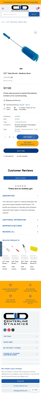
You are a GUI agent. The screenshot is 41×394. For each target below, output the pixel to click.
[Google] (8, 329)
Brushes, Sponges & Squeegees (6, 257)
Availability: (7, 116)
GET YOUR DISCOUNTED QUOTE (27, 143)
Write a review (7, 80)
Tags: (5, 129)
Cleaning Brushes (20, 126)
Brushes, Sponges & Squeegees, (25, 125)
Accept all (20, 381)
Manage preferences (20, 391)
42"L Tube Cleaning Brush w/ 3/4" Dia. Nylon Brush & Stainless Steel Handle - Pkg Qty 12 (24, 262)
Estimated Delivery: (12, 105)
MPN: (5, 119)
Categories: (7, 125)
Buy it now (21, 151)
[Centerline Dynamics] (20, 8)
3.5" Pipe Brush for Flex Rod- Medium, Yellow (33, 262)
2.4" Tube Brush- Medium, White (5, 262)
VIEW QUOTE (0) (1, 249)
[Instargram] (12, 329)
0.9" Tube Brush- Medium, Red (15, 262)
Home (3, 22)
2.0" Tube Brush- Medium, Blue (17, 73)
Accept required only (20, 386)
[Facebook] (4, 329)
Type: (5, 122)
